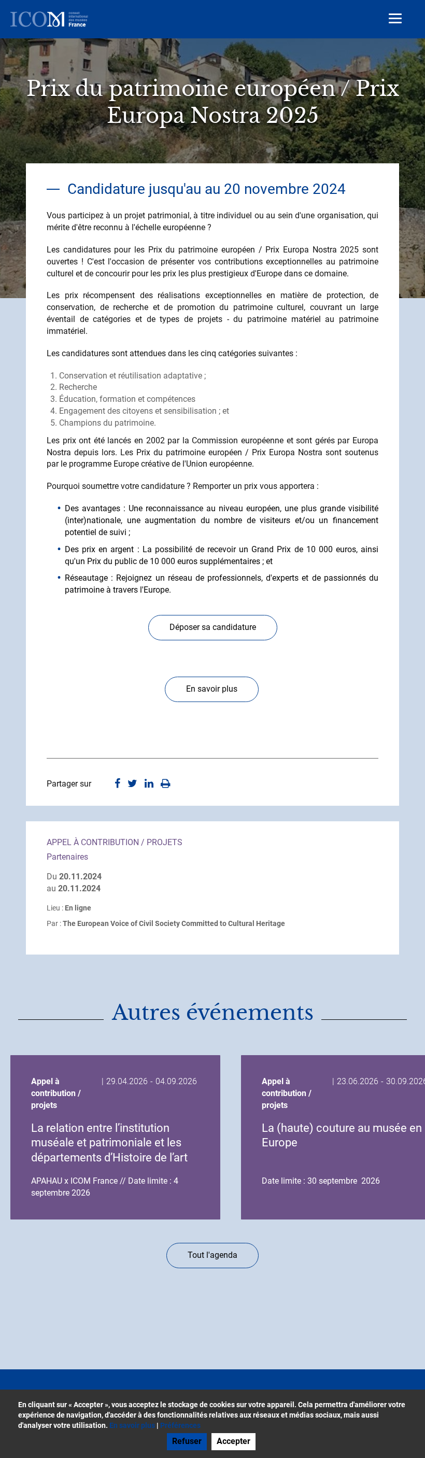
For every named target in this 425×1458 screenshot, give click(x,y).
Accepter (233, 1441)
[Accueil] (49, 19)
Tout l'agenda (212, 1255)
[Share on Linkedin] (149, 784)
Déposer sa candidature (212, 627)
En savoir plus (211, 689)
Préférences (180, 1425)
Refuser (187, 1441)
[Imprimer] (166, 784)
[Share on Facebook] (117, 784)
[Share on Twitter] (132, 784)
